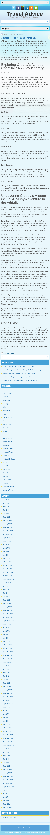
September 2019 (8, 787)
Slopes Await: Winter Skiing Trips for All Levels (18, 366)
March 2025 (6, 558)
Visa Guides (7, 480)
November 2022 (8, 655)
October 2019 (7, 783)
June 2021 (6, 714)
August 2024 (7, 583)
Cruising (5, 404)
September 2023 (8, 621)
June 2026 (6, 506)
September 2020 (8, 745)
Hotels (5, 431)
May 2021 (6, 717)
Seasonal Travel (8, 452)
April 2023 (6, 638)
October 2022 (7, 659)
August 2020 (7, 749)
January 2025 (7, 565)
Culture (5, 407)
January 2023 (7, 648)
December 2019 (8, 776)
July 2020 (6, 752)
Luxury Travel (7, 438)
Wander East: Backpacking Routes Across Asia (19, 373)
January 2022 (7, 690)
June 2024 (6, 589)
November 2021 (8, 697)
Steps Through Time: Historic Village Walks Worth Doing (22, 370)
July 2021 (6, 711)
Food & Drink (7, 424)
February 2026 (7, 520)
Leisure (5, 435)
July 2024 (6, 586)
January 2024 (7, 607)
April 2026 (6, 513)
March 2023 (6, 641)
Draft (4, 414)
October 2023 (7, 617)
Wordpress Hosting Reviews (39, 832)
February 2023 (7, 645)
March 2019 (6, 804)
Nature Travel (7, 442)
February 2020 (7, 769)
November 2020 (8, 738)
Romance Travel (8, 448)
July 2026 (6, 503)
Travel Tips (6, 469)
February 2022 (7, 686)
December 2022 (8, 652)
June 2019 (6, 797)
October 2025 (7, 534)
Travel (5, 462)
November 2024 (8, 572)
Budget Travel (7, 393)
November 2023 (8, 614)
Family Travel (7, 417)
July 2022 (6, 669)
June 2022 (6, 672)
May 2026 (6, 510)
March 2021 (6, 724)
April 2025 (6, 555)
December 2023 (8, 610)
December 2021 (8, 693)
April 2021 (6, 721)
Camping (5, 397)
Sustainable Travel (9, 459)
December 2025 (8, 527)
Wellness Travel (8, 490)
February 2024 (7, 603)
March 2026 (6, 517)
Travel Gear (6, 466)
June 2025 (6, 548)
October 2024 (7, 576)
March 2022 (6, 683)
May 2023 (6, 634)
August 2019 (7, 790)
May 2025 (6, 551)
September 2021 (8, 704)
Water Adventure (8, 487)
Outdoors (6, 445)
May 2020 (6, 759)
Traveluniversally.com (8, 817)
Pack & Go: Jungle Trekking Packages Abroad (18, 377)
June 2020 (6, 755)
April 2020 (6, 762)
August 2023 (7, 624)
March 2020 (6, 766)
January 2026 (7, 524)
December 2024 (8, 569)
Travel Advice (25, 14)
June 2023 (6, 631)
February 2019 (7, 807)
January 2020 (7, 773)
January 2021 (7, 731)
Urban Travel (7, 473)
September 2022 (8, 662)
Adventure (20, 34)
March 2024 (6, 600)
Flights (5, 421)
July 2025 (6, 545)
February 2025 (7, 562)
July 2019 (6, 794)
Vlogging (5, 483)
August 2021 (7, 707)
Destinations (7, 410)
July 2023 (6, 628)
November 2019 (8, 780)
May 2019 (6, 800)
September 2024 (8, 579)
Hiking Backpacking (9, 428)
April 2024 (6, 596)
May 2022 (6, 676)
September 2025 (8, 538)
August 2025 (7, 541)
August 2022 (7, 666)
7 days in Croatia (8, 353)
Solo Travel (6, 455)
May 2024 (6, 593)
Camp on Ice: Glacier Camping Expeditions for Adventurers (22, 380)
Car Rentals (6, 400)
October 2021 (7, 700)
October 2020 (7, 742)
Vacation (5, 476)
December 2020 (8, 735)
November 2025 (8, 531)
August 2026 (7, 500)
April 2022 (6, 679)
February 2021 (7, 728)
